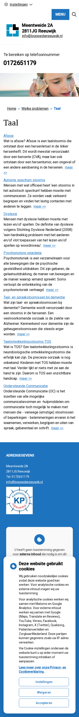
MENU (60, 14)
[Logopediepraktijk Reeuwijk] (13, 30)
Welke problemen (35, 108)
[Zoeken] (74, 14)
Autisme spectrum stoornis (24, 180)
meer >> (40, 206)
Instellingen (44, 682)
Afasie (9, 136)
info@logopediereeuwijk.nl (42, 36)
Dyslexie (10, 214)
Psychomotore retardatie (23, 253)
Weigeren (44, 692)
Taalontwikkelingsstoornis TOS (27, 342)
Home (11, 108)
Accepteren (44, 703)
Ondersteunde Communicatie (26, 386)
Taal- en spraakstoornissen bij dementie (34, 297)
